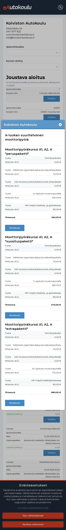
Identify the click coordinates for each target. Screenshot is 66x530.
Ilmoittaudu (14, 228)
